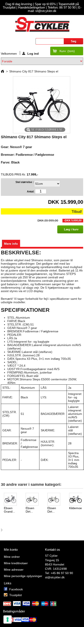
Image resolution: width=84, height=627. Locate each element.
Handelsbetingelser (31, 7)
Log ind (33, 53)
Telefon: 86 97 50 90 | (63, 7)
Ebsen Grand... (9, 509)
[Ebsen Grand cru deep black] (12, 499)
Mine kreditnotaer (16, 563)
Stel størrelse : (25, 182)
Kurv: (67, 51)
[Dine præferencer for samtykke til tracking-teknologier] (7, 619)
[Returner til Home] (2, 71)
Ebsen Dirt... (30, 509)
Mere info (11, 243)
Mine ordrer (12, 556)
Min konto (11, 549)
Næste (2, 530)
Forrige (2, 501)
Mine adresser (13, 569)
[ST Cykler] (42, 24)
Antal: (30, 191)
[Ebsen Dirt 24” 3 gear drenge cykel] (34, 499)
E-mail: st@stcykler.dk (54, 9)
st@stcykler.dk (55, 577)
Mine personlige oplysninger (23, 576)
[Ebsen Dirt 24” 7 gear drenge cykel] (55, 499)
